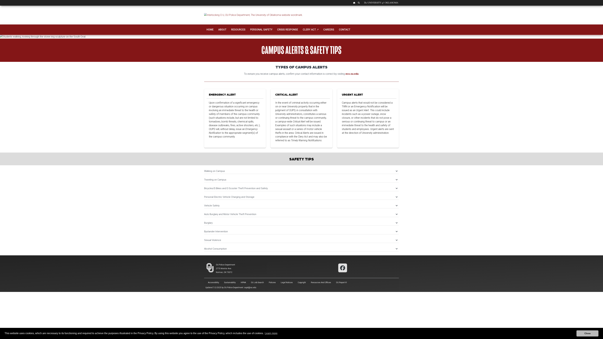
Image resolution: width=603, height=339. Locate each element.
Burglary (300, 223)
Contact (344, 29)
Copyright (302, 282)
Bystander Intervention (300, 231)
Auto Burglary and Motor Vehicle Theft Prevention (300, 214)
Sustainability (230, 282)
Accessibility (213, 282)
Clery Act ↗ (311, 29)
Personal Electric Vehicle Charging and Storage (300, 197)
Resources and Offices (321, 282)
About (222, 29)
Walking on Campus (300, 171)
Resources (238, 29)
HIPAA (243, 282)
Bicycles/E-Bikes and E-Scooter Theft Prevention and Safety (300, 188)
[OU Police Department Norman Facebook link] (342, 267)
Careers (328, 29)
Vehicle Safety (300, 205)
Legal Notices (287, 282)
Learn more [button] (271, 333)
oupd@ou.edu (250, 287)
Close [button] (587, 333)
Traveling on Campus (300, 180)
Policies (272, 282)
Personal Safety (261, 29)
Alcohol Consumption (300, 249)
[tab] (301, 169)
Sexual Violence (300, 240)
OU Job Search (257, 282)
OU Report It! (341, 282)
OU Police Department (225, 265)
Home (210, 29)
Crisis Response (287, 29)
